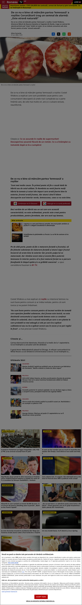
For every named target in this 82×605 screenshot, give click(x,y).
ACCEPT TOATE (41, 597)
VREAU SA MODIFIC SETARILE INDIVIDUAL (40, 601)
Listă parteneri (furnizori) (9, 591)
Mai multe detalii (13, 562)
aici (23, 572)
